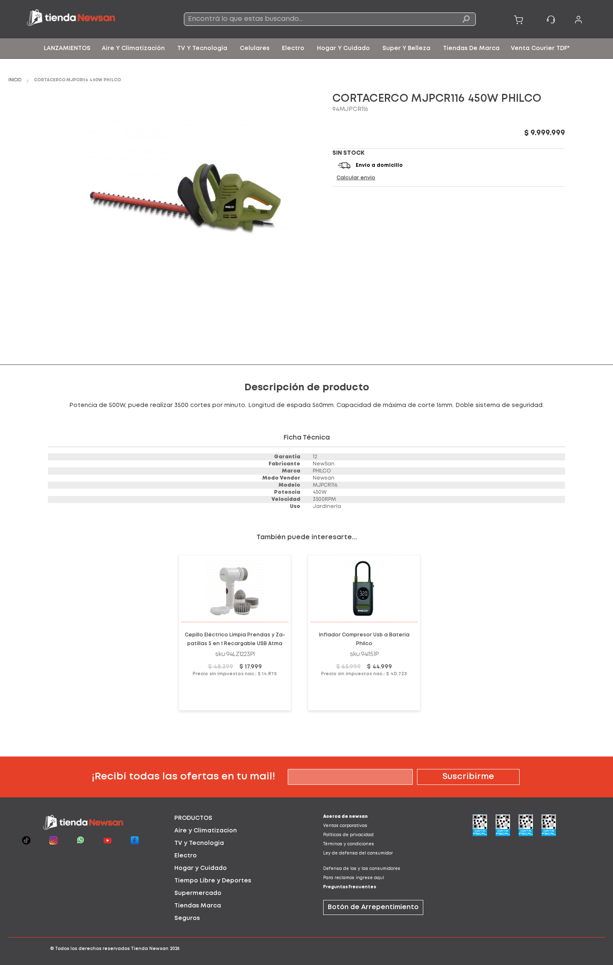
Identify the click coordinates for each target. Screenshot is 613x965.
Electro (185, 855)
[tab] (232, 818)
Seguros (187, 918)
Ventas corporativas (345, 826)
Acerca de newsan (345, 817)
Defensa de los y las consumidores (361, 869)
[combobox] (330, 19)
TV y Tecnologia (199, 843)
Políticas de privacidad (348, 835)
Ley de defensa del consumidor (358, 853)
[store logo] (84, 19)
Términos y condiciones (348, 844)
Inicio (14, 80)
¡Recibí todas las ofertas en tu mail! (183, 776)
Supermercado (197, 893)
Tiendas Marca (197, 905)
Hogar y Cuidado (200, 868)
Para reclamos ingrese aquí (353, 878)
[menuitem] (67, 48)
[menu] (306, 48)
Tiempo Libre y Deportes (212, 880)
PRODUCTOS (193, 818)
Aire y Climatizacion (205, 830)
